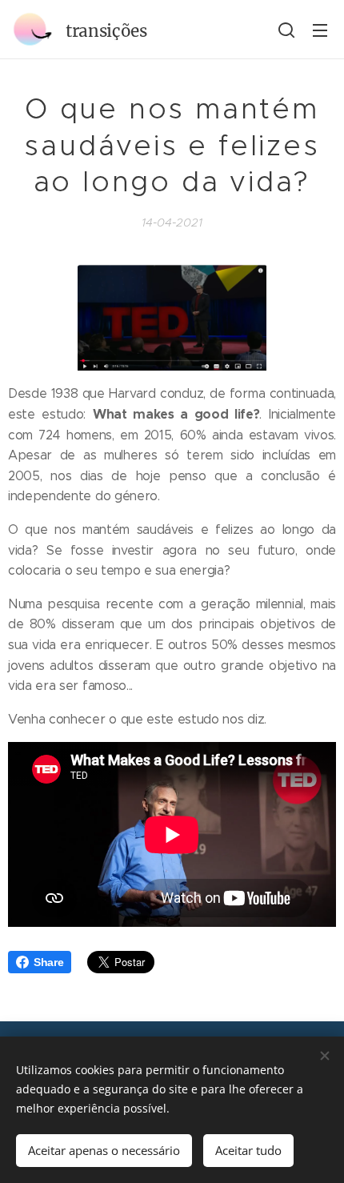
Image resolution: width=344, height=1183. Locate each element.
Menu (320, 30)
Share (48, 962)
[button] (286, 30)
